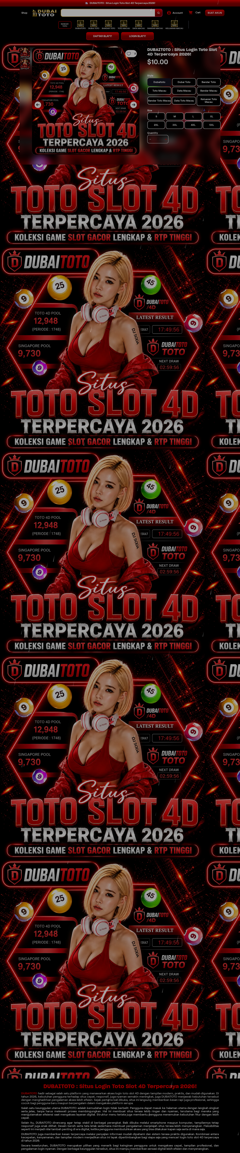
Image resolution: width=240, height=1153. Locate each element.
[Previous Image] (38, 104)
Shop (24, 12)
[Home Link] (44, 12)
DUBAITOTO (29, 1093)
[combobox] (108, 12)
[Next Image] (133, 104)
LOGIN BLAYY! (137, 36)
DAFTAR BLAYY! (102, 36)
